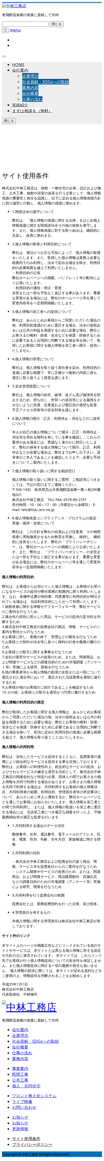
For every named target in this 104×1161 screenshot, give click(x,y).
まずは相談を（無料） (32, 110)
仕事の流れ (32, 99)
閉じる (57, 24)
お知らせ (20, 1117)
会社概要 (30, 93)
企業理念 (30, 76)
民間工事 (20, 1074)
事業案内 (20, 1068)
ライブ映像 (22, 1101)
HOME (18, 64)
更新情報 (20, 1129)
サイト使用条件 (26, 1138)
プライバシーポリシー (32, 1144)
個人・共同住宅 (26, 1086)
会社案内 (20, 70)
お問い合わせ (24, 1107)
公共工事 (20, 1080)
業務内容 (30, 87)
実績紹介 (20, 105)
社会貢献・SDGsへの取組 (45, 81)
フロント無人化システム (34, 1095)
